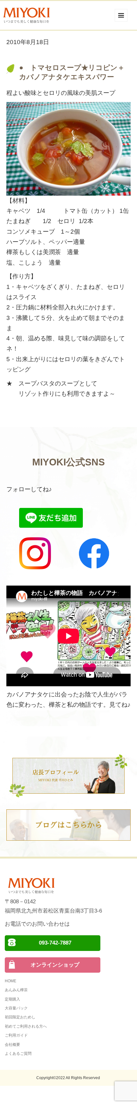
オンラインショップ (55, 965)
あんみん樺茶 (16, 990)
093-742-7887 (55, 943)
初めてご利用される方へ (26, 1026)
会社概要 (12, 1044)
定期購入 (12, 999)
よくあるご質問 (18, 1053)
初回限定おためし (20, 1017)
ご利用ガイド (16, 1035)
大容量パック (16, 1008)
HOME (10, 981)
